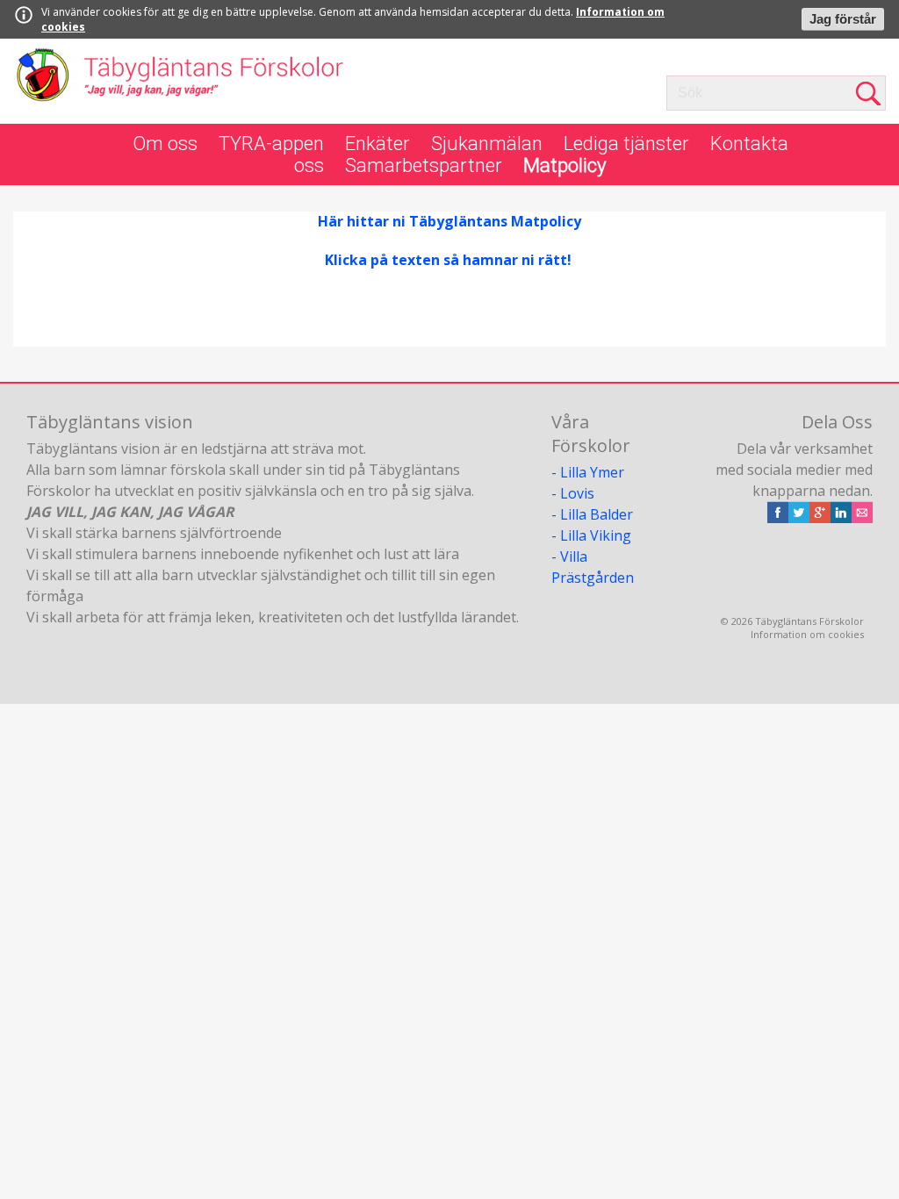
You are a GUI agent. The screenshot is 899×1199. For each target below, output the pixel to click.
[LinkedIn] (841, 518)
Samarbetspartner (423, 165)
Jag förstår (842, 19)
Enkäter (377, 143)
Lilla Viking (595, 535)
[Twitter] (798, 518)
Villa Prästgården (592, 567)
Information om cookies (807, 634)
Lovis (577, 493)
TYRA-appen (271, 143)
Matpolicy (564, 165)
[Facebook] (777, 518)
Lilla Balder (596, 514)
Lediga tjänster (626, 143)
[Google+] (820, 518)
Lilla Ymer (592, 472)
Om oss (165, 143)
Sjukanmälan (487, 143)
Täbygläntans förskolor (179, 81)
